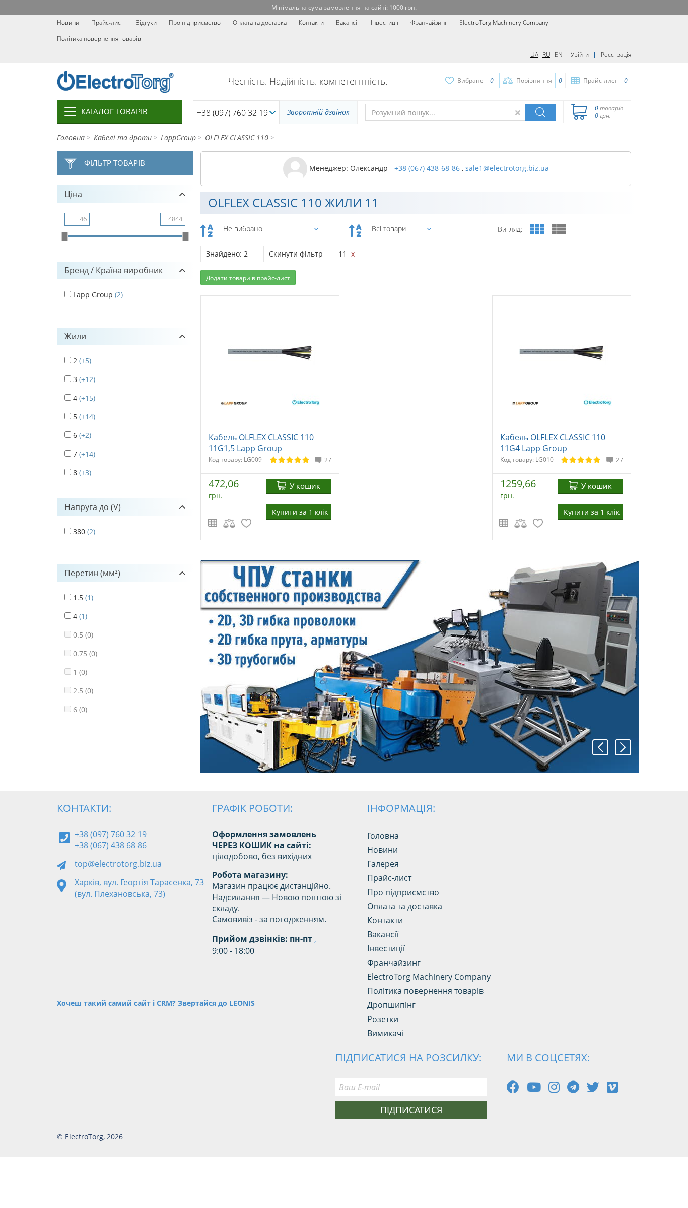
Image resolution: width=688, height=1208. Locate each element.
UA (534, 54)
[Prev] (600, 747)
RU (546, 54)
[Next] (623, 747)
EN (559, 54)
